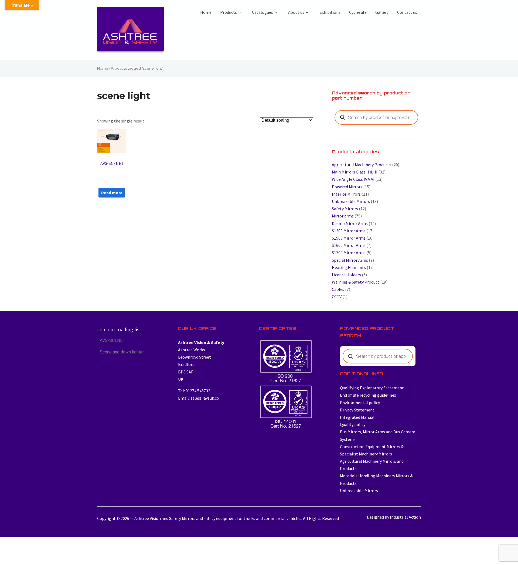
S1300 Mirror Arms (349, 230)
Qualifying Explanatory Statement (372, 387)
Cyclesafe (358, 12)
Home (206, 12)
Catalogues (262, 12)
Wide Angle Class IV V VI (353, 179)
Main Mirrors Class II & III (354, 172)
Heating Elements (349, 267)
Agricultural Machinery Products (361, 164)
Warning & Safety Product (355, 282)
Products (228, 12)
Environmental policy (360, 402)
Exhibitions (329, 12)
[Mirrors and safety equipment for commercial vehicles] (130, 31)
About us (296, 12)
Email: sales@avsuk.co (198, 398)
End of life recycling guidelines (368, 395)
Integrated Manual (357, 417)
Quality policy (352, 424)
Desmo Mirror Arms (350, 223)
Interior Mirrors (346, 194)
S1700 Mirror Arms (349, 252)
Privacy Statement (357, 410)
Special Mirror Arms (350, 260)
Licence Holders (346, 274)
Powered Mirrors (347, 186)
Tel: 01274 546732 (194, 390)
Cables (338, 289)
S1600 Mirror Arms (349, 245)
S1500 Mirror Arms (349, 238)
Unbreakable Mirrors (351, 201)
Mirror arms (343, 216)
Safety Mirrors (345, 208)
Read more (111, 192)
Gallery (381, 12)
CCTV (337, 296)
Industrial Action (405, 517)
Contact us (407, 12)
